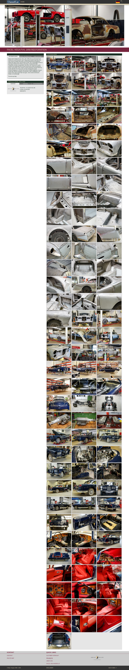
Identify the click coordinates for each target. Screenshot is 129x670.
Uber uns (49, 661)
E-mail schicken (25, 89)
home (22, 2)
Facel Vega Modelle (53, 663)
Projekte (49, 658)
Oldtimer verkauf (52, 655)
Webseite (23, 91)
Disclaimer (49, 667)
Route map (10, 658)
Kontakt (10, 655)
